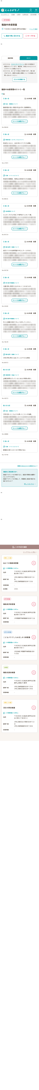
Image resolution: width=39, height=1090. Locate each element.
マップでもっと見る (29, 552)
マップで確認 (33, 29)
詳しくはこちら (29, 484)
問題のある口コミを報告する (26, 466)
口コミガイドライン (17, 64)
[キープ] (34, 563)
